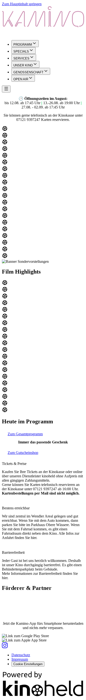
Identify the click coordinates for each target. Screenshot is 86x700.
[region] (43, 192)
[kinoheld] (43, 696)
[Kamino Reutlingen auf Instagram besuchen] (5, 647)
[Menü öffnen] (6, 89)
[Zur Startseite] (43, 21)
